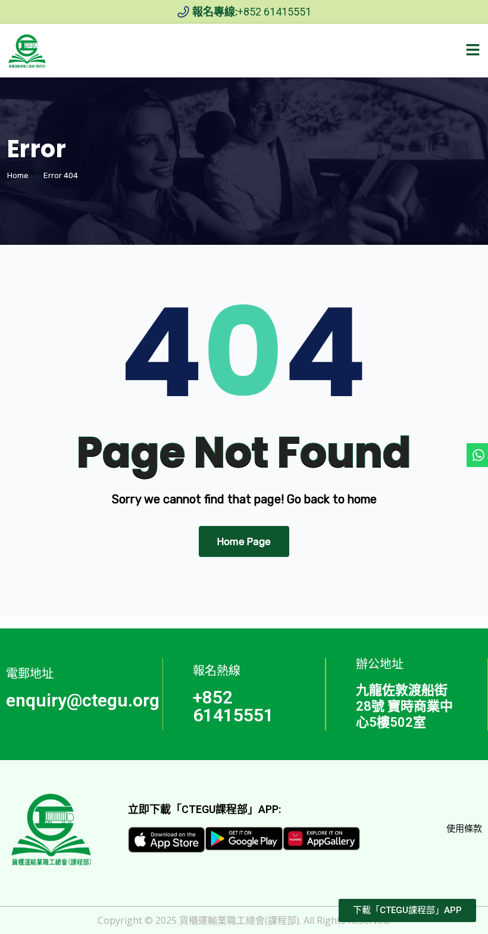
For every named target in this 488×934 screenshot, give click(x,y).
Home (18, 175)
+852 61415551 (233, 706)
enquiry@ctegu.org (82, 700)
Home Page (244, 541)
